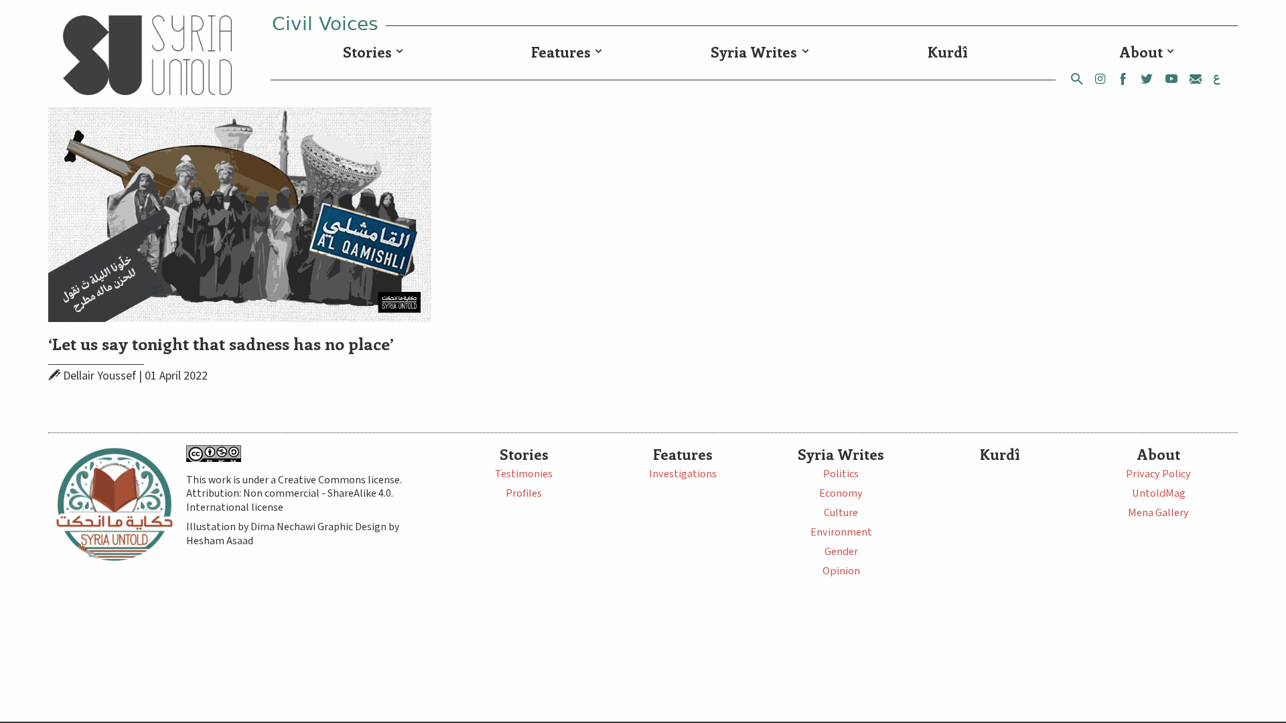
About (1141, 52)
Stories (367, 52)
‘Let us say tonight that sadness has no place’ (221, 343)
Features (561, 52)
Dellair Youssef (99, 376)
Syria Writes (754, 52)
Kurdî (948, 52)
